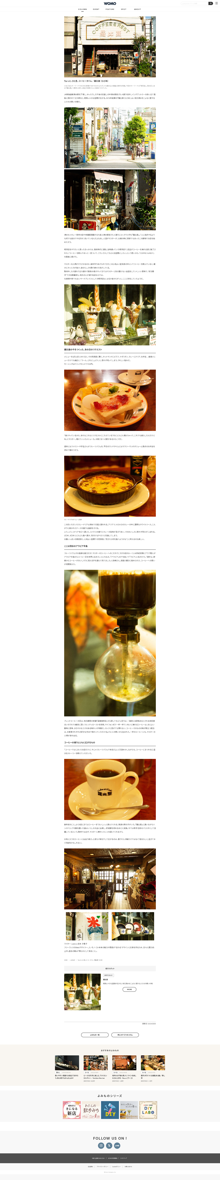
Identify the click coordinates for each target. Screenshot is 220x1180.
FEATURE (110, 9)
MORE (129, 989)
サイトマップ (123, 1158)
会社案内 (90, 1166)
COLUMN (82, 9)
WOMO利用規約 (112, 1158)
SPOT (123, 9)
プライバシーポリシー (102, 1166)
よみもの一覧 (95, 1035)
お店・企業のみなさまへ (98, 1158)
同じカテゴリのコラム (125, 1035)
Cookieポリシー (116, 1166)
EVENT (96, 9)
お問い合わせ (128, 1166)
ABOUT (137, 9)
